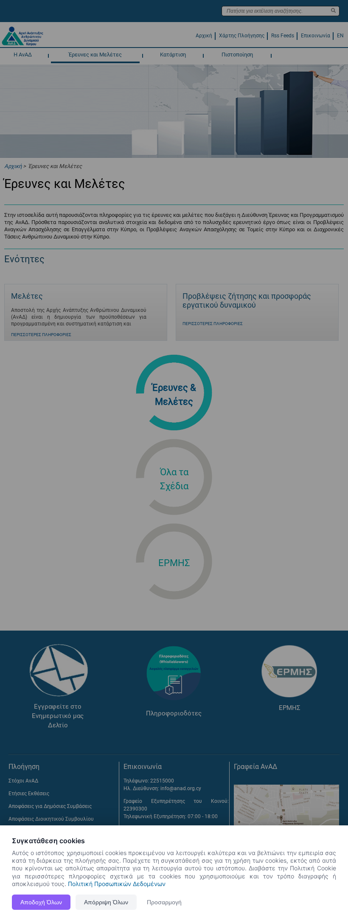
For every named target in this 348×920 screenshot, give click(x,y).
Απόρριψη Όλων (106, 902)
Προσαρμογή (164, 902)
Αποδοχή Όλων (41, 902)
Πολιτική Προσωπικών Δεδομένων (117, 883)
